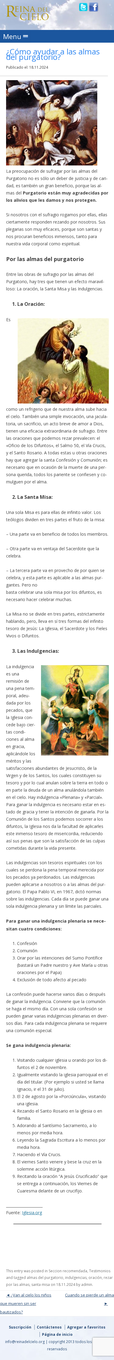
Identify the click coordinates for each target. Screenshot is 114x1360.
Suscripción (20, 1327)
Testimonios (99, 1270)
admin (86, 1284)
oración (95, 1277)
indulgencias (76, 1277)
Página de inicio (57, 1334)
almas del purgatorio (45, 1277)
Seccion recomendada (68, 1270)
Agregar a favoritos (86, 1327)
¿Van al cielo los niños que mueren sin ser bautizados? (25, 1303)
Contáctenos (49, 1327)
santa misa (40, 1284)
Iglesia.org (32, 1212)
